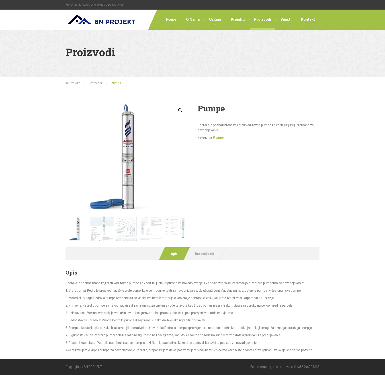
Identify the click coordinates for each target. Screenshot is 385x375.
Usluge (215, 19)
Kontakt (308, 19)
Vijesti (286, 19)
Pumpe (218, 137)
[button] (180, 110)
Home (171, 19)
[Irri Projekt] (102, 20)
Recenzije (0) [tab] (204, 254)
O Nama (193, 19)
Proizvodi (262, 19)
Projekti (238, 19)
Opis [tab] (174, 254)
